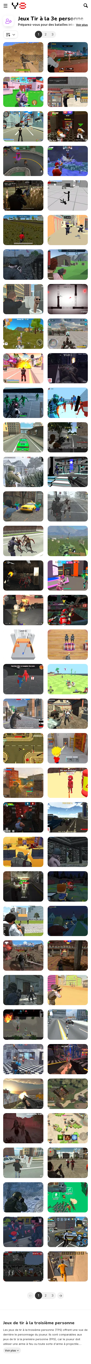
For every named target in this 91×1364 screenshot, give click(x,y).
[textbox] (11, 34)
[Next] (60, 1295)
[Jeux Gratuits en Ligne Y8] (19, 6)
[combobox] (10, 34)
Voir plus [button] (10, 1350)
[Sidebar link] (5, 5)
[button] (82, 24)
